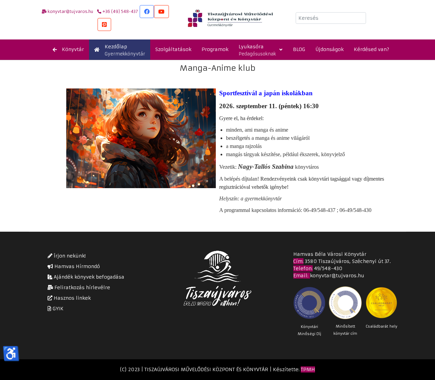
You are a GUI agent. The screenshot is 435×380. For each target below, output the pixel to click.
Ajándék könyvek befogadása (88, 277)
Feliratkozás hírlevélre (81, 287)
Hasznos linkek (71, 298)
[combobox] (331, 18)
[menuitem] (68, 49)
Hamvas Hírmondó (76, 266)
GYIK (57, 308)
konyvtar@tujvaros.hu (337, 275)
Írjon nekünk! (69, 256)
